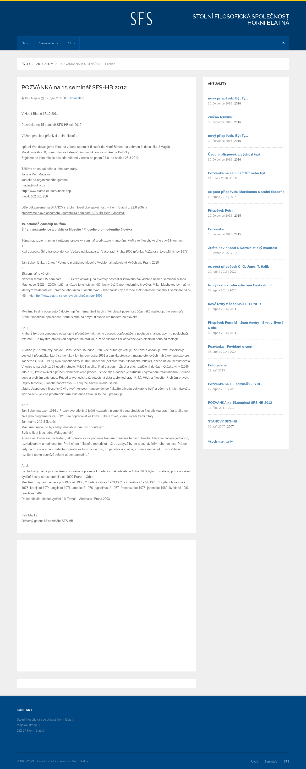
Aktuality (44, 64)
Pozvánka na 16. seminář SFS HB (235, 384)
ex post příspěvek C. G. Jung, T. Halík (238, 266)
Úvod (25, 43)
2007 (230, 426)
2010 (233, 271)
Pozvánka (216, 229)
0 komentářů (76, 98)
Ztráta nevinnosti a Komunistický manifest (242, 248)
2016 (237, 103)
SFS (71, 43)
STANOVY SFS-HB (222, 421)
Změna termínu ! (221, 117)
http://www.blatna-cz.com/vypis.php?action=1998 (68, 295)
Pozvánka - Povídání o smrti (230, 346)
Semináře (46, 43)
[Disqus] (106, 605)
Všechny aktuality (220, 441)
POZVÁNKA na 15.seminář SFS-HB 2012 (240, 403)
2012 (231, 408)
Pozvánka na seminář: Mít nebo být (236, 173)
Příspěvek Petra (220, 210)
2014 (233, 290)
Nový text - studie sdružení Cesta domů (240, 285)
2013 (233, 389)
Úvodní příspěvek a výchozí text (234, 154)
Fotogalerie (217, 365)
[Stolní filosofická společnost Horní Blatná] (141, 17)
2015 (233, 197)
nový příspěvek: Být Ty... (228, 98)
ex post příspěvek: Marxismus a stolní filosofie (246, 192)
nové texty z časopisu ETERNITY (234, 304)
